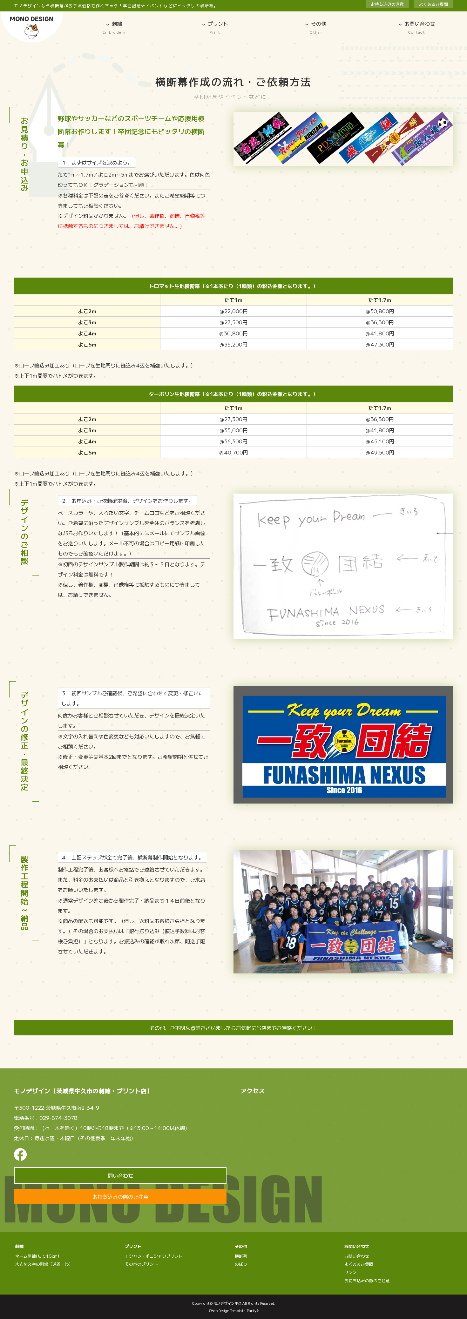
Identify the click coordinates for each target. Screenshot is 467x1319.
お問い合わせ (356, 1256)
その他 (318, 27)
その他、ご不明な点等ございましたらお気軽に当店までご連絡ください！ (233, 1028)
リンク (350, 1272)
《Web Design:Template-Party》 (233, 1310)
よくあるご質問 (433, 4)
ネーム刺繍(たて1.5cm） (38, 1256)
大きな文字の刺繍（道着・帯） (44, 1264)
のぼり (241, 1264)
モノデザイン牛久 (227, 1303)
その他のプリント (141, 1264)
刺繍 (114, 27)
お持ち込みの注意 (387, 4)
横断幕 (241, 1256)
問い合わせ (120, 1175)
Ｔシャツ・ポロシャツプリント (154, 1256)
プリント (218, 27)
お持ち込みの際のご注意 (120, 1196)
